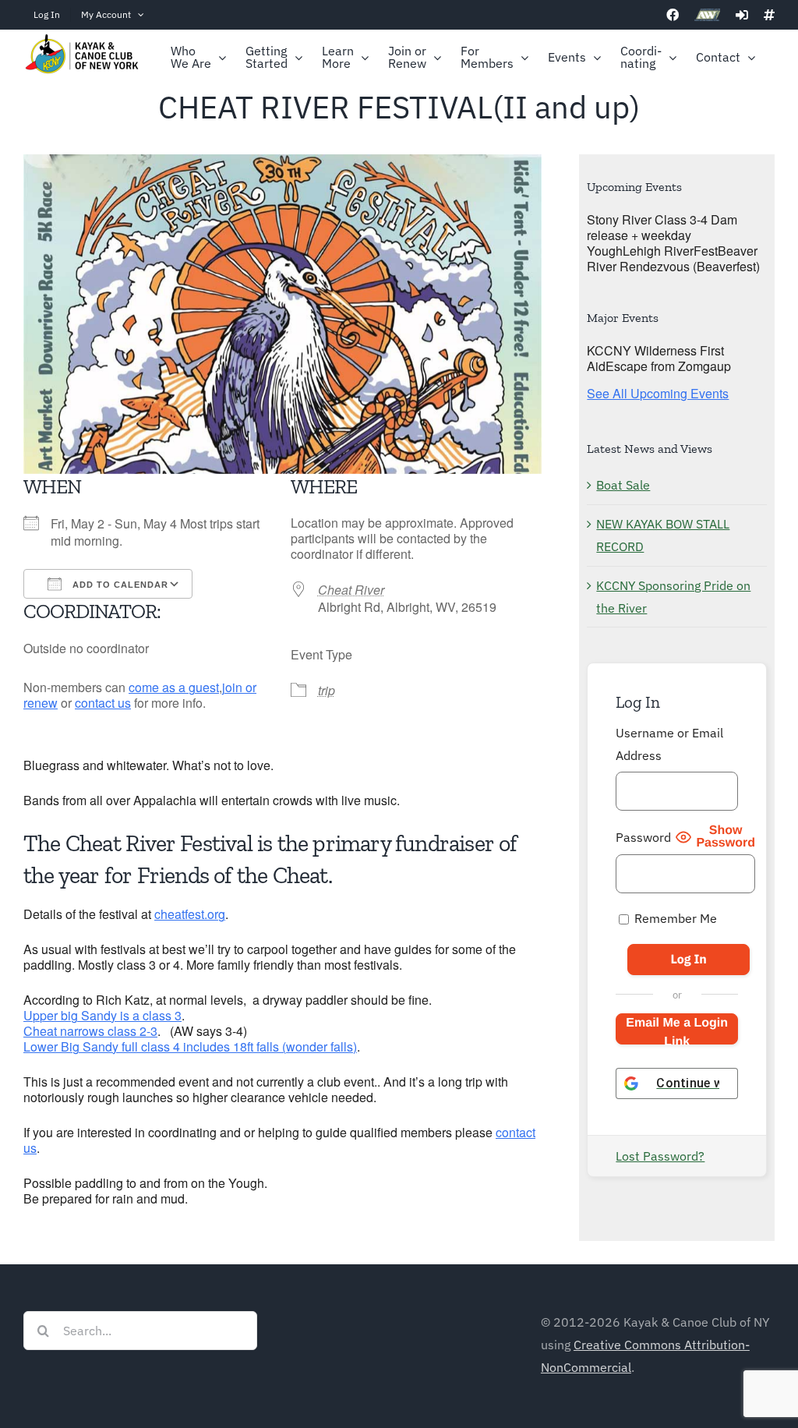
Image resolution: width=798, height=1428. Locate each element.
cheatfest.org (189, 914)
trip (326, 690)
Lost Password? (660, 1156)
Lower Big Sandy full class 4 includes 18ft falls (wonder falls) (190, 1046)
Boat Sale (623, 485)
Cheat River (351, 590)
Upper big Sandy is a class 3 (102, 1015)
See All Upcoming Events (658, 393)
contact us (103, 703)
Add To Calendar (118, 584)
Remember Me (674, 918)
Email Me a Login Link (677, 1030)
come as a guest (174, 687)
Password (643, 837)
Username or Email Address (669, 744)
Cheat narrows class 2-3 (90, 1031)
